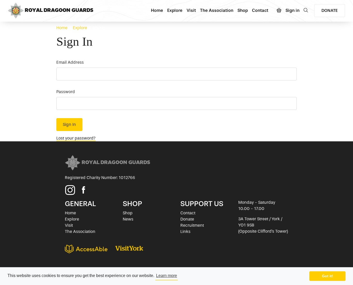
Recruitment (192, 225)
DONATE (329, 10)
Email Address (70, 62)
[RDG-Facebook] (83, 190)
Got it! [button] (327, 276)
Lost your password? (76, 138)
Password (65, 91)
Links (185, 231)
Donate (187, 219)
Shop (242, 10)
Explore (174, 10)
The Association (216, 10)
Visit (191, 10)
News (128, 219)
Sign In (69, 124)
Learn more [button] (166, 275)
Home (157, 10)
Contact (260, 10)
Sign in (293, 10)
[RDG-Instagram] (70, 190)
